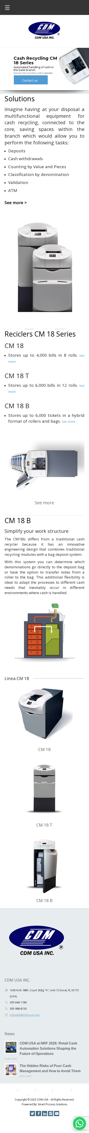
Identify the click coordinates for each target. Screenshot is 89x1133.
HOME (12, 1090)
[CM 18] (45, 714)
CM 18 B (44, 900)
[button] (79, 1123)
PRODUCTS (43, 1090)
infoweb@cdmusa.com (25, 1015)
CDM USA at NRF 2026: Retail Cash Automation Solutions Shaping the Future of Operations (48, 1048)
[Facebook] (38, 1113)
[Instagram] (50, 1113)
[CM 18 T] (45, 789)
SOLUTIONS (26, 1090)
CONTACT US (38, 1095)
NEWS (76, 1090)
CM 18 (44, 749)
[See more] (45, 465)
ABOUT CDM (61, 1090)
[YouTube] (56, 1113)
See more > (16, 202)
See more (68, 421)
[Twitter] (32, 1113)
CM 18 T (44, 825)
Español (54, 1095)
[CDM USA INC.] (44, 38)
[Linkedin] (44, 1113)
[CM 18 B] (45, 865)
